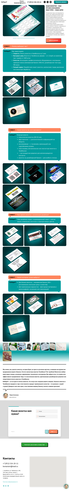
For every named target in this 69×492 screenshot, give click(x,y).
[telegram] (48, 2)
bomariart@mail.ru (19, 3)
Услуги (22, 1)
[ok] (6, 486)
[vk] (45, 2)
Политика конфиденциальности (10, 481)
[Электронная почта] (51, 2)
